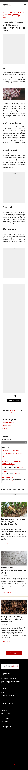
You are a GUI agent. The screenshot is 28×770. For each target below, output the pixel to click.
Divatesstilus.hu (5, 716)
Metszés (3, 744)
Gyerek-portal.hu (5, 718)
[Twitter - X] (14, 410)
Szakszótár (19, 453)
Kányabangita (5, 431)
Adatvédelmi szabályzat (7, 695)
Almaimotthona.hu (6, 708)
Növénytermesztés (6, 735)
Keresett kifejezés (6, 440)
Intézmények (6, 450)
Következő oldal (13, 400)
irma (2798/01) (7, 471)
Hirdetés (14, 35)
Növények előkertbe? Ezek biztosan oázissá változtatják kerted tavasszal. (10, 1)
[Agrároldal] (6, 5)
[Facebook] (10, 410)
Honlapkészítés (5, 678)
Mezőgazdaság (5, 732)
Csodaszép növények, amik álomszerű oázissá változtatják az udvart (12, 15)
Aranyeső (4, 428)
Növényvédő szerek (8, 453)
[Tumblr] (16, 410)
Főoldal (5, 12)
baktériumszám (8, 477)
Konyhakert (4, 753)
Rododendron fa (6, 425)
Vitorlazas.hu (4, 721)
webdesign (13, 678)
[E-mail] (12, 410)
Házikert (22, 12)
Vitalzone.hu (4, 710)
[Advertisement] (14, 50)
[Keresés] (25, 442)
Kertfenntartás (13, 12)
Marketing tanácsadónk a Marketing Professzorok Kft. (10, 681)
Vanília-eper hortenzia (7, 422)
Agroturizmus (4, 750)
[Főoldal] (13, 396)
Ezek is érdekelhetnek (12, 489)
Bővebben (20, 467)
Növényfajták (16, 450)
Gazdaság (4, 747)
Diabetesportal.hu (6, 713)
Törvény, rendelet (8, 457)
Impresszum (4, 698)
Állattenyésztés (5, 741)
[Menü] (25, 5)
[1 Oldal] (15, 396)
